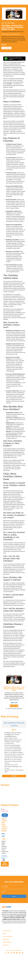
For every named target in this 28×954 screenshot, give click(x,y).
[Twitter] (8, 952)
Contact (4, 933)
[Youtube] (17, 952)
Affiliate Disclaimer (7, 942)
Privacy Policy (6, 939)
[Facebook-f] (5, 952)
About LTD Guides (7, 930)
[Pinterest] (19, 952)
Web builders (11, 23)
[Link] (22, 952)
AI (5, 23)
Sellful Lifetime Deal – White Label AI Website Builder (4, 825)
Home (2, 23)
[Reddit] (14, 952)
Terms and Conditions (8, 936)
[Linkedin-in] (11, 952)
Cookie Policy (6, 945)
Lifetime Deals (5, 34)
